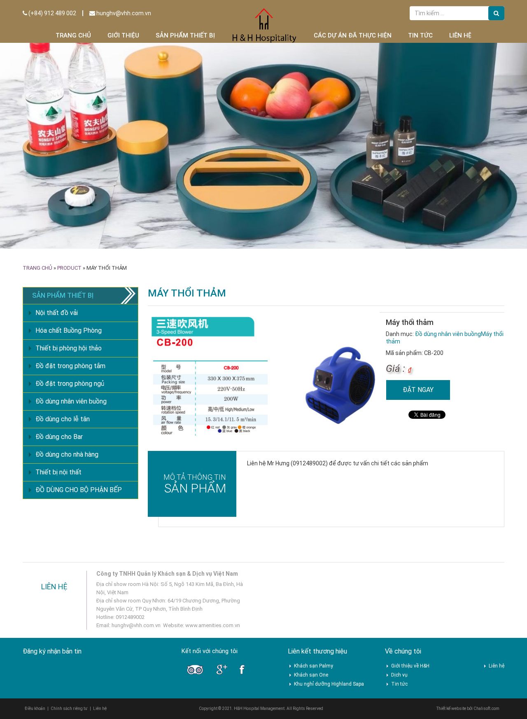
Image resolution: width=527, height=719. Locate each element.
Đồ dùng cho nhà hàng (66, 454)
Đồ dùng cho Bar (59, 437)
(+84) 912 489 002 (51, 13)
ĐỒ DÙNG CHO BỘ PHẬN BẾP (78, 490)
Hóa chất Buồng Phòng (68, 330)
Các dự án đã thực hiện (353, 35)
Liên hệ (460, 35)
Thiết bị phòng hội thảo (68, 348)
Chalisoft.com (486, 708)
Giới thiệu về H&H (410, 666)
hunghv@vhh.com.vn (123, 13)
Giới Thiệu (123, 35)
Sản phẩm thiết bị (185, 35)
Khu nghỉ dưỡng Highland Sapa (329, 684)
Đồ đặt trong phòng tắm (70, 366)
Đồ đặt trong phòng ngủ (69, 384)
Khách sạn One (311, 675)
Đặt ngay (418, 390)
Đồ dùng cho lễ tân (62, 419)
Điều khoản (35, 708)
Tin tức (420, 35)
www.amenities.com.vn (212, 625)
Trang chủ (73, 35)
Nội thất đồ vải (56, 313)
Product (69, 268)
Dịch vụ (399, 675)
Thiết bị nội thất (58, 472)
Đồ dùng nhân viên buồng (448, 334)
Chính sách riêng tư (69, 708)
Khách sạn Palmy (313, 666)
